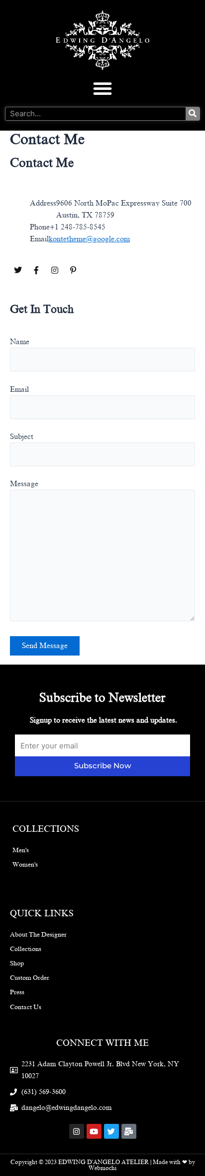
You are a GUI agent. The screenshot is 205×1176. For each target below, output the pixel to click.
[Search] (193, 113)
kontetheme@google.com (89, 239)
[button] (102, 88)
